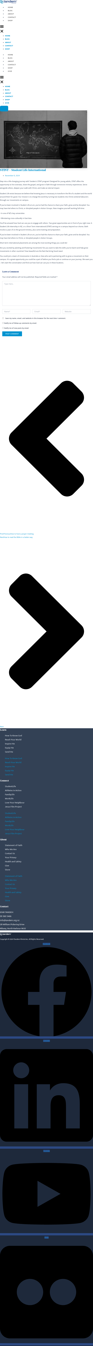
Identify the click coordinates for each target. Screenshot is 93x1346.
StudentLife (10, 786)
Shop (10, 20)
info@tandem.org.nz (9, 920)
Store (7, 869)
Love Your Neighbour (14, 802)
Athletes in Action (13, 790)
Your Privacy (10, 857)
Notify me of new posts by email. (16, 328)
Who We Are (11, 849)
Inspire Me (10, 743)
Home (10, 7)
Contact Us (10, 853)
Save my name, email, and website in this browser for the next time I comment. (35, 318)
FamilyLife (10, 794)
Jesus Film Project (13, 806)
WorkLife (9, 798)
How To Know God (13, 735)
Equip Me (9, 747)
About (11, 14)
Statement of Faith (13, 845)
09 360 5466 (5, 916)
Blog (10, 10)
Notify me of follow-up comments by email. (20, 323)
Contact (12, 17)
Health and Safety (13, 861)
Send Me (9, 751)
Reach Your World (13, 739)
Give (10, 71)
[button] (2, 29)
